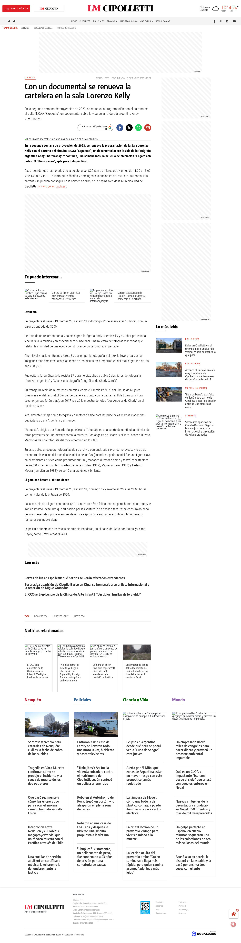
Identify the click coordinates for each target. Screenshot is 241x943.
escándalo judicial (43, 28)
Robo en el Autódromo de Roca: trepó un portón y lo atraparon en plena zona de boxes (95, 803)
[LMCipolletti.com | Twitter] (221, 21)
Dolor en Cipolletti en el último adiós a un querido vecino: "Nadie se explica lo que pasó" (200, 350)
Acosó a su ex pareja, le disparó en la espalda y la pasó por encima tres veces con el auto (193, 862)
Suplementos (161, 913)
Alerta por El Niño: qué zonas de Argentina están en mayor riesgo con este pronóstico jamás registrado (144, 775)
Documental (119, 78)
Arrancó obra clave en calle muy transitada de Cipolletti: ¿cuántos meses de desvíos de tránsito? (200, 374)
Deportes (159, 906)
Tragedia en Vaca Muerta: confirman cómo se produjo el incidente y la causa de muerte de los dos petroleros (46, 775)
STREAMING (190, 415)
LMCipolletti (102, 78)
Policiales (98, 21)
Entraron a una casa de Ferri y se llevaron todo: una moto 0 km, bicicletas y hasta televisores (95, 748)
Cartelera (79, 616)
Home (74, 21)
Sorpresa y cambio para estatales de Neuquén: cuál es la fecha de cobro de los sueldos (45, 748)
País (157, 910)
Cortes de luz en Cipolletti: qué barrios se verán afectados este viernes (66, 296)
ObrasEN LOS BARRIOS (196, 388)
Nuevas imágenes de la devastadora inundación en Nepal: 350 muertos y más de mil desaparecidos (194, 807)
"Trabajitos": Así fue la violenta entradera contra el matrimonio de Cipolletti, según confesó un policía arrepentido (95, 775)
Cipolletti (85, 21)
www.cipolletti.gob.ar (51, 186)
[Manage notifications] (233, 924)
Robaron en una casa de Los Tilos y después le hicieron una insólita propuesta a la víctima (94, 829)
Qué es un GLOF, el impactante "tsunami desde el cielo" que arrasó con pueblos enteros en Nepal (193, 779)
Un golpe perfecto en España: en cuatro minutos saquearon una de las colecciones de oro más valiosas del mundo (193, 835)
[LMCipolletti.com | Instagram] (228, 21)
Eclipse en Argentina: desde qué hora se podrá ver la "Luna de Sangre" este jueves (143, 748)
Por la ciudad (192, 363)
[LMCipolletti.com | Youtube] (234, 21)
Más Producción (128, 21)
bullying (25, 28)
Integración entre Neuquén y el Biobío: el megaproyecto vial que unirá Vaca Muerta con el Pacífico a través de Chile (45, 835)
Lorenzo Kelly (61, 616)
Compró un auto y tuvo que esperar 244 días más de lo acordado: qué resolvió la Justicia (104, 671)
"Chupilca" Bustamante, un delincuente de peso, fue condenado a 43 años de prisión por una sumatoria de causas (94, 856)
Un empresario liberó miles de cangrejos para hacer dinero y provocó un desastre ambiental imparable (194, 750)
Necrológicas (162, 21)
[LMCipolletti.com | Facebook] (215, 21)
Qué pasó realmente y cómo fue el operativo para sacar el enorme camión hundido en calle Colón (45, 805)
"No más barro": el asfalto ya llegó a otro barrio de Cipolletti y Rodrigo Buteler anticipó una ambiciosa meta (70, 672)
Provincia (112, 21)
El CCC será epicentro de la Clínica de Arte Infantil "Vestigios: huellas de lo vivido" (83, 594)
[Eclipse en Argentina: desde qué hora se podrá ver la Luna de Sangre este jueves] (145, 724)
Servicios (182, 913)
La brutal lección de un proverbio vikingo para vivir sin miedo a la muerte (142, 833)
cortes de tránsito (66, 28)
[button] (3, 21)
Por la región (192, 339)
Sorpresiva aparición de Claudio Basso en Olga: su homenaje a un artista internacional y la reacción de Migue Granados (131, 299)
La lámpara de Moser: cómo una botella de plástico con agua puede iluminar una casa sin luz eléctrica (143, 805)
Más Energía (146, 21)
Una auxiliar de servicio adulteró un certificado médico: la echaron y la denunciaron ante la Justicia (44, 864)
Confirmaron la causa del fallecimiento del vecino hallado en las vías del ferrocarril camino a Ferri (137, 671)
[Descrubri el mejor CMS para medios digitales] (204, 936)
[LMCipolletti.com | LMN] (49, 8)
